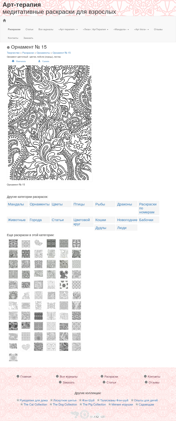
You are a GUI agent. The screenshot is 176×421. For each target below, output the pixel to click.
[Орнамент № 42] (51, 327)
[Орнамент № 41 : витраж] (38, 327)
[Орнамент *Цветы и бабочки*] (51, 286)
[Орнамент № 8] (13, 253)
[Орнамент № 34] (51, 317)
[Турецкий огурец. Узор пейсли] (13, 306)
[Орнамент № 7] (76, 243)
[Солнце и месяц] (63, 315)
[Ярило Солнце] (13, 296)
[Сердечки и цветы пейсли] (63, 348)
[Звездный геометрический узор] (38, 338)
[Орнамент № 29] (38, 297)
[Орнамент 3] (38, 242)
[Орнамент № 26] (25, 284)
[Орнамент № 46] (51, 346)
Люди (121, 227)
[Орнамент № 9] (25, 254)
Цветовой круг (82, 221)
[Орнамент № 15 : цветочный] (25, 265)
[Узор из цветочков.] (38, 348)
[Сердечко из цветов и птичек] (25, 297)
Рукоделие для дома (34, 400)
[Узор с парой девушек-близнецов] (13, 336)
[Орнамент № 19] (76, 265)
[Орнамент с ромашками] (76, 285)
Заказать (28, 37)
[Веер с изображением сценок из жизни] (25, 305)
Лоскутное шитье (64, 400)
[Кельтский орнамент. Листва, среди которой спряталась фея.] (51, 296)
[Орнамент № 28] (63, 286)
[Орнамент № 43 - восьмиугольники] (76, 327)
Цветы (57, 203)
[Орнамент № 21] (38, 273)
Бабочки (146, 219)
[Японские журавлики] (38, 305)
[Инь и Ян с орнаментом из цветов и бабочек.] (25, 274)
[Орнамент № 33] (25, 316)
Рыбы (100, 203)
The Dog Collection (65, 404)
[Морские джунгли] (76, 296)
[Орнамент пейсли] (76, 348)
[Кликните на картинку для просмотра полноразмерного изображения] (50, 123)
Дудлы (100, 227)
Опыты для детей (146, 400)
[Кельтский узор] (38, 315)
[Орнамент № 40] (25, 325)
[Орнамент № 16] (38, 266)
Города (36, 219)
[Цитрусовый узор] (63, 305)
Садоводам (146, 404)
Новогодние (127, 219)
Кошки (100, 219)
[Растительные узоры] (63, 326)
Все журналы (45, 29)
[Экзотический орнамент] (13, 357)
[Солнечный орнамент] (25, 244)
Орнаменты (40, 203)
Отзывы (158, 29)
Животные (17, 219)
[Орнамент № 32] (13, 317)
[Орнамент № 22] (51, 276)
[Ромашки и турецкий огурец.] (13, 345)
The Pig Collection (94, 404)
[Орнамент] (51, 253)
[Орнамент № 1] (13, 243)
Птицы (79, 203)
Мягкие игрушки (122, 404)
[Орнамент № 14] (13, 265)
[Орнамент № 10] (38, 254)
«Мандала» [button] (120, 29)
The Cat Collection (35, 404)
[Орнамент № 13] (76, 254)
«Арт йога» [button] (140, 29)
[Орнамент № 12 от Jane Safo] (63, 253)
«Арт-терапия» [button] (67, 29)
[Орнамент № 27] (38, 286)
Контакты (13, 37)
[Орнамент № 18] (63, 266)
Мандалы (16, 203)
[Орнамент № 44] (25, 337)
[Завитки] (63, 295)
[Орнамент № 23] (63, 275)
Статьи (29, 29)
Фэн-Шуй (88, 400)
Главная (25, 376)
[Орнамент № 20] (13, 276)
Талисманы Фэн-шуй (114, 400)
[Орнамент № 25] (13, 286)
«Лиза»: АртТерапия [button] (95, 29)
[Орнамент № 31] (76, 307)
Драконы (124, 203)
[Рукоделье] (63, 338)
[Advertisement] (129, 88)
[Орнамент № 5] (51, 243)
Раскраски (111, 376)
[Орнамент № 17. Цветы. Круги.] (51, 265)
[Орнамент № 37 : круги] (13, 327)
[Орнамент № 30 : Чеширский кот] (51, 305)
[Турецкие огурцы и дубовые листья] (51, 338)
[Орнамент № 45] (76, 338)
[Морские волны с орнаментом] (76, 317)
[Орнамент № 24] (76, 275)
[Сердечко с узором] (25, 346)
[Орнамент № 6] (63, 243)
